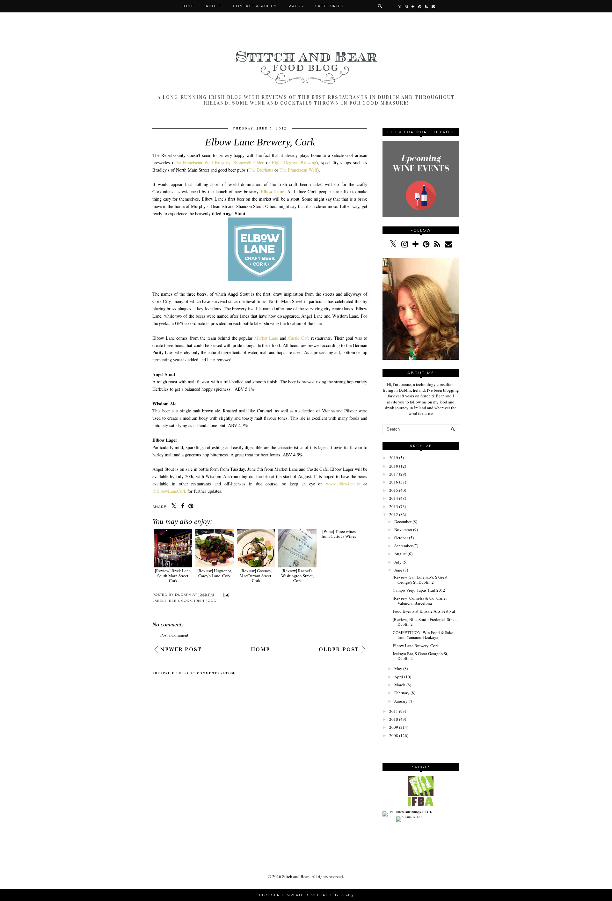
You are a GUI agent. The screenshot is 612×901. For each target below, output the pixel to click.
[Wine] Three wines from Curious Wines (339, 573)
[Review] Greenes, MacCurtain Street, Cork (256, 575)
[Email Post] (225, 595)
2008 (393, 735)
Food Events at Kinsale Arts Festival (424, 611)
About (214, 6)
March (399, 685)
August (400, 554)
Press (295, 6)
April (398, 677)
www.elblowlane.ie (343, 484)
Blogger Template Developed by (306, 895)
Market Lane (266, 338)
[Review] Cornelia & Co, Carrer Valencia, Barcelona (420, 600)
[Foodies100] (409, 816)
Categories (329, 6)
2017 (393, 474)
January (401, 701)
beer (174, 601)
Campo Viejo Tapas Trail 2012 (419, 590)
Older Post (339, 649)
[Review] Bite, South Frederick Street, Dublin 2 (425, 622)
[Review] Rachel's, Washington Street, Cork (297, 575)
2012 (393, 514)
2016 (393, 482)
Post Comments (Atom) (210, 673)
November (403, 529)
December (403, 521)
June (398, 570)
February (402, 693)
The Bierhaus (261, 170)
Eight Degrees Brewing (294, 162)
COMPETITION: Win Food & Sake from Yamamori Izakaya (423, 635)
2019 (393, 458)
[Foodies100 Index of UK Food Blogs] (408, 811)
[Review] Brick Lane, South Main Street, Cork (173, 575)
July (398, 562)
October (401, 538)
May (398, 668)
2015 (393, 490)
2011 (393, 711)
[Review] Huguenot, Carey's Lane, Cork (214, 573)
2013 (393, 506)
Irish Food (205, 601)
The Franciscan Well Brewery (202, 162)
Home (187, 6)
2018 (393, 466)
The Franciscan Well (298, 170)
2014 (393, 498)
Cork (186, 601)
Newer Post (181, 649)
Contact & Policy (255, 6)
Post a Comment (174, 635)
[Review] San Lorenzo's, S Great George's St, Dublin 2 (420, 579)
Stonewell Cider (249, 162)
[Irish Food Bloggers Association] (420, 804)
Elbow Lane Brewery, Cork (416, 645)
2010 (393, 719)
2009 (393, 727)
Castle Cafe (299, 338)
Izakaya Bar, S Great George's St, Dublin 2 (420, 656)
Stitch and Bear (295, 876)
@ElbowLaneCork (169, 491)
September (403, 546)
